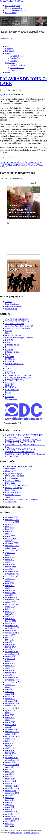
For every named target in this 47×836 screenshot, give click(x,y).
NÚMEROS (10, 387)
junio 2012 (9, 826)
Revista (13, 60)
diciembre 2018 (11, 651)
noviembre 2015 (12, 732)
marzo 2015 (10, 750)
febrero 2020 (10, 621)
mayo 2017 (9, 689)
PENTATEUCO (12, 389)
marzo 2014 (10, 779)
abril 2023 (9, 534)
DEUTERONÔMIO (13, 335)
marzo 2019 (10, 644)
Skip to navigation (12, 5)
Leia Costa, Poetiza (13, 480)
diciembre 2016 (11, 701)
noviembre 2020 (12, 600)
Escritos (8, 53)
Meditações (15, 58)
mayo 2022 (9, 560)
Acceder (8, 301)
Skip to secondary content (16, 10)
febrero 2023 (10, 538)
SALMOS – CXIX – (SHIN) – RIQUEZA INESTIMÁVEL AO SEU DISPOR (23, 441)
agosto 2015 (10, 739)
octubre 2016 (10, 706)
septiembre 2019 (12, 633)
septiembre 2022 (12, 550)
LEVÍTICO (10, 373)
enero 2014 (9, 783)
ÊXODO (9, 349)
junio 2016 (9, 715)
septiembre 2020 (12, 604)
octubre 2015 (10, 734)
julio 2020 (9, 609)
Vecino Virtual (11, 502)
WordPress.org (11, 309)
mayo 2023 (9, 531)
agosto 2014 (10, 767)
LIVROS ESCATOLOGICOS (18, 375)
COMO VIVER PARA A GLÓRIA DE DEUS (19, 162)
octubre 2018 (10, 656)
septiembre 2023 (12, 522)
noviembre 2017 (12, 680)
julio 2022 (9, 555)
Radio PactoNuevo (18, 65)
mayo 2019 (9, 642)
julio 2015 (9, 741)
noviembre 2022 (12, 545)
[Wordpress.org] (31, 833)
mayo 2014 (9, 774)
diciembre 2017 (11, 677)
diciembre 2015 (11, 729)
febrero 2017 (10, 696)
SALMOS (9, 396)
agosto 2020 (10, 607)
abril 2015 (9, 748)
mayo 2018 (9, 666)
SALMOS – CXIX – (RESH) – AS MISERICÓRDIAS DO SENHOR (20, 450)
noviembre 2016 (12, 703)
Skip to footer (10, 13)
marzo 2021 (10, 590)
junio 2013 (9, 800)
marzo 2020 (10, 618)
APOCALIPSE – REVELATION (19, 326)
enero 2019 (9, 649)
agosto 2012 (10, 821)
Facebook (10, 1)
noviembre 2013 (12, 788)
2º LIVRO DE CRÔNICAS (17, 321)
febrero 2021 (10, 593)
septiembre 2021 (12, 576)
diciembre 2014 (11, 757)
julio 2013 (9, 797)
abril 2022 (9, 562)
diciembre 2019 (11, 626)
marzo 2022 (10, 564)
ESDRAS (9, 340)
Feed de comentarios (13, 306)
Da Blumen (10, 469)
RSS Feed (19, 1)
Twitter (3, 1)
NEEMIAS (10, 385)
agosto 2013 (10, 795)
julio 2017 (9, 687)
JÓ (6, 366)
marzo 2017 (10, 694)
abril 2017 (9, 691)
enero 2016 (9, 727)
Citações (10, 157)
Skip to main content (13, 8)
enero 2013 (9, 809)
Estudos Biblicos (17, 56)
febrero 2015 (10, 753)
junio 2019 (9, 640)
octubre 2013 (10, 790)
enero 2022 (9, 569)
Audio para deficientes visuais (17, 328)
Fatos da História (12, 352)
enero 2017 (9, 699)
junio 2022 (9, 557)
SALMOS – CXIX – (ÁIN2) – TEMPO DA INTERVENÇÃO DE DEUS (23, 436)
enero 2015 (9, 755)
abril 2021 (9, 588)
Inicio (7, 46)
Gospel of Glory (12, 471)
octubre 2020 (10, 602)
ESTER (8, 342)
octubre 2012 (10, 816)
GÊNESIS (9, 356)
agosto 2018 (10, 658)
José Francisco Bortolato (22, 32)
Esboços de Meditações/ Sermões (19, 338)
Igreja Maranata (11, 478)
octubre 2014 (10, 762)
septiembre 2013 (12, 793)
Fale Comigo (10, 51)
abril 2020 (9, 616)
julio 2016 (9, 713)
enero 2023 (9, 541)
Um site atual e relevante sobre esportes (21, 499)
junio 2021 (9, 583)
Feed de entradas (12, 304)
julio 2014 (9, 769)
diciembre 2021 (11, 571)
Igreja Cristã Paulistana (14, 476)
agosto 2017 (10, 684)
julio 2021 (9, 581)
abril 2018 (9, 668)
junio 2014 (9, 772)
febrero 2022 (10, 567)
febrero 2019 (10, 647)
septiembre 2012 (12, 819)
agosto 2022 (10, 552)
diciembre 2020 (11, 597)
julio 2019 (9, 637)
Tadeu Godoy (11, 497)
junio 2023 (9, 529)
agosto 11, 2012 (6, 94)
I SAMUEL (10, 359)
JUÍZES (8, 371)
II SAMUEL (10, 361)
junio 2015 (9, 743)
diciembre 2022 (11, 543)
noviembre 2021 (12, 574)
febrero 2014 (10, 781)
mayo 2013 (9, 802)
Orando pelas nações (13, 487)
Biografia (9, 49)
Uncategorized (11, 399)
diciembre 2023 (11, 517)
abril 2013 (9, 805)
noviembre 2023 (12, 520)
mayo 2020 (9, 614)
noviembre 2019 (12, 628)
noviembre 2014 (12, 760)
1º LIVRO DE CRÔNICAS (17, 319)
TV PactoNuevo (17, 67)
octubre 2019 (10, 630)
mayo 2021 (9, 585)
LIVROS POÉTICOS (14, 380)
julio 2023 (9, 527)
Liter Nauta (10, 483)
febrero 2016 (10, 724)
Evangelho (9, 347)
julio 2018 (9, 661)
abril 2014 (9, 776)
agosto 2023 (10, 524)
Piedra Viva (10, 490)
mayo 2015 (9, 746)
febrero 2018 (10, 673)
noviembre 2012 (12, 814)
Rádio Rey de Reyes (13, 492)
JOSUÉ (8, 368)
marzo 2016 (10, 722)
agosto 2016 (10, 710)
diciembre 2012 (11, 812)
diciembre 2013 (11, 786)
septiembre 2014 (12, 764)
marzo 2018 (10, 670)
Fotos (12, 70)
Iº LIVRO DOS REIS (14, 364)
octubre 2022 (10, 548)
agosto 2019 (10, 635)
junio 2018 (9, 663)
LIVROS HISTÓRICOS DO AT (19, 378)
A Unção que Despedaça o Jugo (18, 466)
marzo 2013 (10, 807)
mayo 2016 (9, 717)
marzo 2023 (10, 536)
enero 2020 (9, 623)
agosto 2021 (10, 578)
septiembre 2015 (12, 736)
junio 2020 (9, 611)
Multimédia (10, 63)
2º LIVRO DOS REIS (14, 323)
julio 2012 (9, 823)
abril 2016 (9, 720)
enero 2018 (9, 675)
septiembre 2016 (12, 708)
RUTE (8, 394)
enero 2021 (9, 595)
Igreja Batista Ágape (13, 473)
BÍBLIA (8, 331)
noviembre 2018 (12, 654)
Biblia (7, 72)
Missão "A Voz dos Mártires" (17, 485)
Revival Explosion (12, 495)
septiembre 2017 (12, 682)
